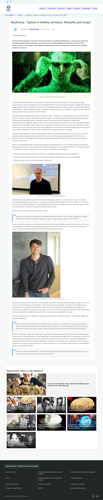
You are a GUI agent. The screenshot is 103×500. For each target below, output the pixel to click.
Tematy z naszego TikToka (14, 488)
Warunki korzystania (12, 484)
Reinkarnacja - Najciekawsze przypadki (83, 472)
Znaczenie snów (11, 472)
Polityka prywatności (44, 484)
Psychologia (86, 8)
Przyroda (77, 8)
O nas (7, 478)
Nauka (69, 8)
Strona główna (10, 15)
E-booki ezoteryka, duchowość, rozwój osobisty (50, 473)
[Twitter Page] (10, 1)
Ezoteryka (61, 8)
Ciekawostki (52, 8)
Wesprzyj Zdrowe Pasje (78, 488)
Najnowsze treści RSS (77, 484)
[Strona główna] (8, 8)
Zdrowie (42, 8)
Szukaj (95, 8)
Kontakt (40, 488)
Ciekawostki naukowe (19, 35)
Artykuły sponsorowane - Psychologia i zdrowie (50, 479)
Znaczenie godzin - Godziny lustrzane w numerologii (22, 466)
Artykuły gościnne (76, 478)
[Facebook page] (6, 1)
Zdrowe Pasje (34, 29)
